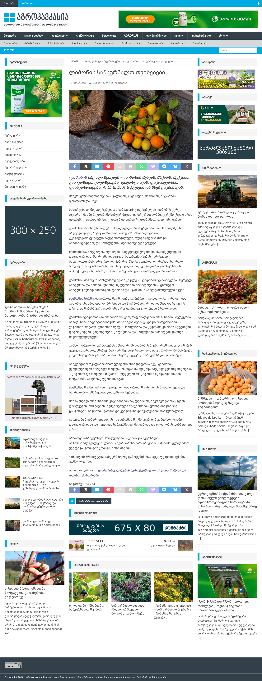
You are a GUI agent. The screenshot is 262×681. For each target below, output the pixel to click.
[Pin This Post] (108, 166)
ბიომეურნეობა (156, 35)
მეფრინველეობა (105, 43)
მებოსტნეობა (32, 43)
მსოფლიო (109, 35)
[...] (48, 347)
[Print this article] (130, 166)
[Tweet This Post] (85, 166)
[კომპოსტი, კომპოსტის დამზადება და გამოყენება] (12, 525)
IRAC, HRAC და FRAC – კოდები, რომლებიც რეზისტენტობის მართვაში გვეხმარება (223, 606)
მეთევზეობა (178, 43)
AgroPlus (131, 35)
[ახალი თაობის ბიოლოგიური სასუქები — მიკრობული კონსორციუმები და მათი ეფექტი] (12, 503)
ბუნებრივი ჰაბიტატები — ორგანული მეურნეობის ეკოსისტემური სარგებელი (41, 462)
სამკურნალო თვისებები (94, 501)
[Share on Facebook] (74, 166)
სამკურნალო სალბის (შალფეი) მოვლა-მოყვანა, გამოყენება (127, 609)
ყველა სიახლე (34, 35)
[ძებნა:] (238, 50)
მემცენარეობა (56, 43)
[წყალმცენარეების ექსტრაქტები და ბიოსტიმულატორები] (12, 443)
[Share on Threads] (186, 166)
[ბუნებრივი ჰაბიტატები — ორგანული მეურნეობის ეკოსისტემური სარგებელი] (12, 462)
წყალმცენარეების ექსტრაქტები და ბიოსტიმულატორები (37, 442)
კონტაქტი (27, 3)
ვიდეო (179, 35)
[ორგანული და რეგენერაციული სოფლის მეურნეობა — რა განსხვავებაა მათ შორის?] (12, 482)
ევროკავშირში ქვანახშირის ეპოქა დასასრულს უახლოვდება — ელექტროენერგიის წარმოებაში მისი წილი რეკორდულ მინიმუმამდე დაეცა (227, 502)
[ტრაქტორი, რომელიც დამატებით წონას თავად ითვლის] (227, 191)
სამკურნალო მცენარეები (110, 82)
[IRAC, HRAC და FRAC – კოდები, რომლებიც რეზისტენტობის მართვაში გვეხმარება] (227, 581)
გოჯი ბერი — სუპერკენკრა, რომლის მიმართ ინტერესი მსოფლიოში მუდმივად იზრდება (31, 311)
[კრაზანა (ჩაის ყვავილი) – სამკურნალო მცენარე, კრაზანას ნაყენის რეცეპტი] (173, 587)
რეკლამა (9, 3)
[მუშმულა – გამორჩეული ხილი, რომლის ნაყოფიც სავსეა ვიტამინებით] (227, 378)
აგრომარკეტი (201, 35)
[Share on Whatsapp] (141, 166)
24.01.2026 (80, 82)
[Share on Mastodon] (152, 166)
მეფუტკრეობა (156, 43)
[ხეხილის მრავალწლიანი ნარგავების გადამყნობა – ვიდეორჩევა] (34, 568)
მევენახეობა (79, 43)
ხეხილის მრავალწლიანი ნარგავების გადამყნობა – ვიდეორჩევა (26, 593)
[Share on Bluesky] (175, 166)
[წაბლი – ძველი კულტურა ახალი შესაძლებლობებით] (227, 287)
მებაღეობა (10, 43)
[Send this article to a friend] (119, 166)
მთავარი (10, 35)
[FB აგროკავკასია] (258, 3)
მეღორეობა (199, 43)
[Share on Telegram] (164, 166)
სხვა (222, 35)
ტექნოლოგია (85, 35)
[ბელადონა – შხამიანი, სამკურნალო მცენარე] (88, 587)
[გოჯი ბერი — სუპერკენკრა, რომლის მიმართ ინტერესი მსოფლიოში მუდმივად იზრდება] (34, 286)
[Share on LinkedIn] (97, 166)
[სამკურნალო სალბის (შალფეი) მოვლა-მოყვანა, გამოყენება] (131, 587)
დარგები (58, 35)
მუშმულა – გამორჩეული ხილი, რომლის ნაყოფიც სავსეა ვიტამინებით (223, 403)
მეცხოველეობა (131, 43)
